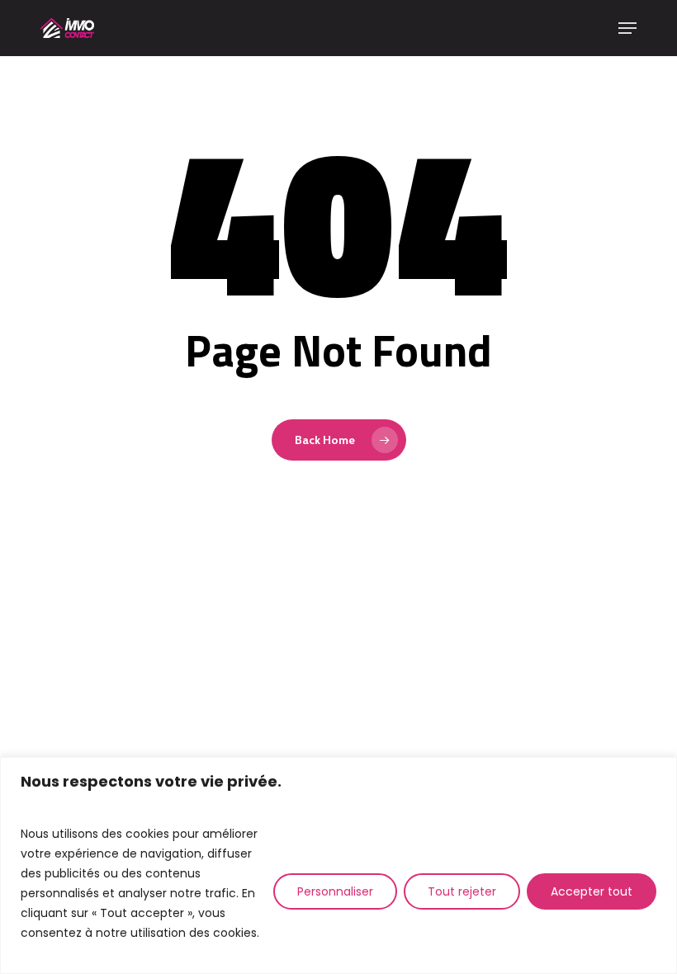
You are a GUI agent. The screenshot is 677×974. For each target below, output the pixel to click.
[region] (338, 865)
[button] (627, 28)
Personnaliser (335, 891)
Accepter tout (591, 891)
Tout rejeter (462, 891)
